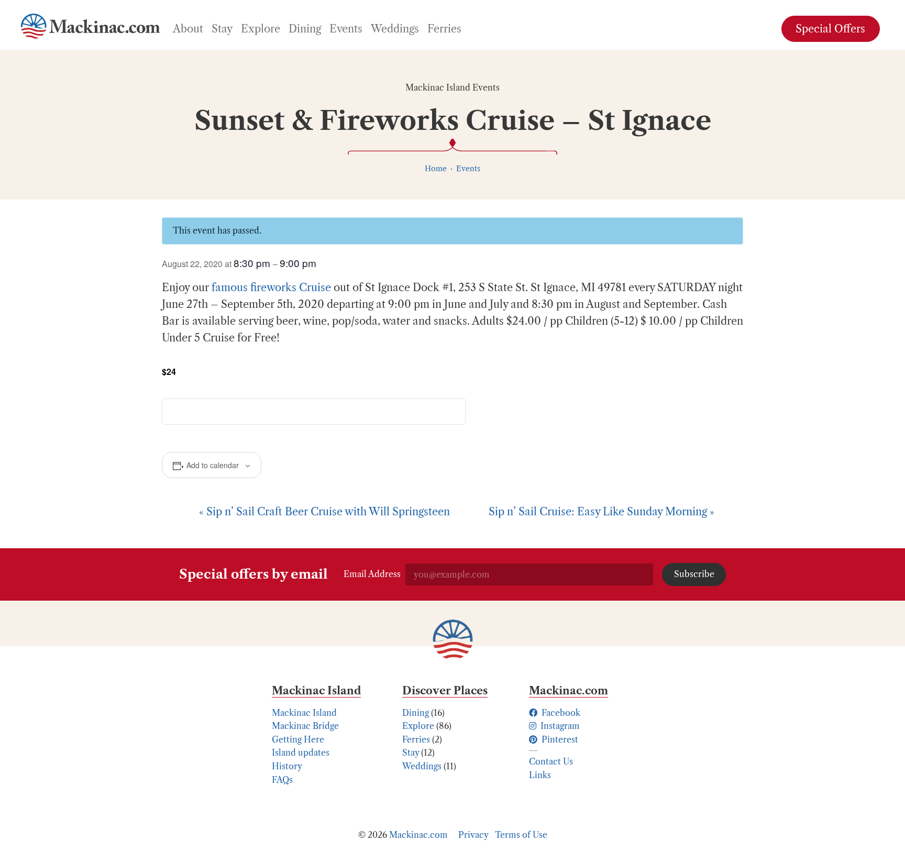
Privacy (473, 834)
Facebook (559, 712)
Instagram (559, 726)
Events (468, 168)
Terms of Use (521, 834)
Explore (418, 726)
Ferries (416, 739)
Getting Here (298, 739)
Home (436, 168)
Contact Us (551, 761)
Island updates (300, 752)
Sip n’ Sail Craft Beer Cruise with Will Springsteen (324, 511)
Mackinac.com (418, 834)
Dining (415, 712)
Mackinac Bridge (305, 726)
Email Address (372, 574)
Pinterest (558, 739)
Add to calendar (212, 465)
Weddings (422, 766)
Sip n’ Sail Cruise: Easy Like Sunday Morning (601, 511)
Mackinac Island (304, 712)
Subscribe (694, 574)
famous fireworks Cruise (271, 287)
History (287, 766)
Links (540, 775)
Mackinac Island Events (452, 87)
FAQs (282, 780)
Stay (410, 752)
